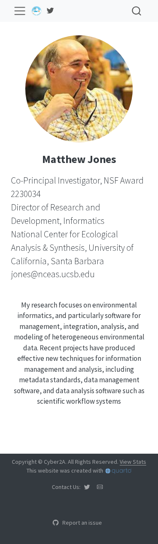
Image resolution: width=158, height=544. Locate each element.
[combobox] (137, 11)
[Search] (137, 11)
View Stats (133, 461)
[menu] (20, 11)
